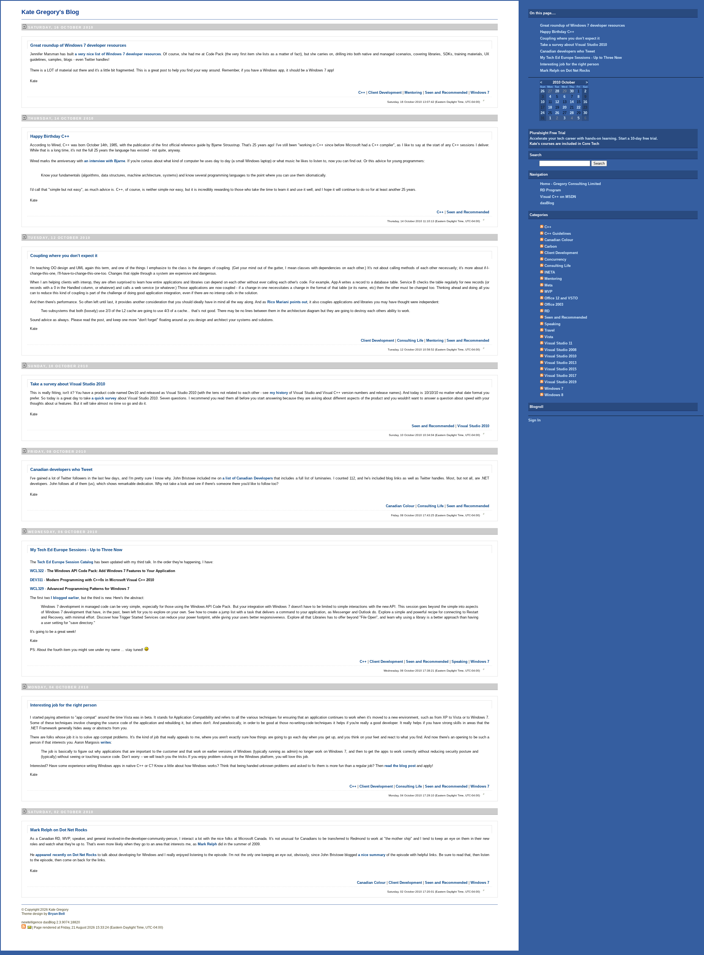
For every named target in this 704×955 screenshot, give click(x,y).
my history (279, 393)
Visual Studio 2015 (560, 369)
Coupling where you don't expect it (63, 255)
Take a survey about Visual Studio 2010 (67, 384)
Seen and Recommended (446, 92)
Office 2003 (553, 304)
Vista (548, 337)
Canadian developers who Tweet (61, 469)
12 (557, 102)
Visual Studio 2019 (560, 382)
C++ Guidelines (557, 233)
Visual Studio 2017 (560, 376)
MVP (548, 291)
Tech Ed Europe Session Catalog (65, 562)
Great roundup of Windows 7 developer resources (78, 45)
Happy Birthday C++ (49, 136)
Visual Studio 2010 (473, 426)
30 (572, 91)
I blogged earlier (65, 598)
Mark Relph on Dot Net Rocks (58, 829)
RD (546, 311)
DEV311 (36, 580)
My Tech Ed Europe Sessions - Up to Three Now (76, 549)
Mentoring (413, 92)
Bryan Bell (56, 913)
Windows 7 (480, 92)
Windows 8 (553, 395)
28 (557, 91)
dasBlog (547, 203)
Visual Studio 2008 (560, 350)
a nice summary (371, 855)
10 (542, 102)
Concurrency (555, 259)
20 (564, 107)
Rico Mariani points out (287, 302)
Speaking (460, 661)
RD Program (550, 190)
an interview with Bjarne (104, 161)
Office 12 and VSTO (561, 298)
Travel (549, 330)
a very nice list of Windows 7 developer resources (118, 54)
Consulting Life (410, 340)
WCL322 (37, 571)
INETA (549, 272)
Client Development (385, 92)
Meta (548, 285)
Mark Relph (207, 844)
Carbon (550, 246)
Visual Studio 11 (558, 343)
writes (106, 742)
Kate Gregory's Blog (50, 12)
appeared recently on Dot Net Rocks (65, 855)
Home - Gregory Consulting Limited (570, 184)
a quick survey (104, 398)
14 (572, 102)
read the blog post (400, 766)
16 (585, 102)
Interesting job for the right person (63, 705)
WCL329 (37, 589)
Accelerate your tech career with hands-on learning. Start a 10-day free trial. (594, 138)
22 (579, 107)
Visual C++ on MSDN (558, 197)
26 (542, 91)
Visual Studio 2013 (560, 363)
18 (550, 107)
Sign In (534, 420)
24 (542, 113)
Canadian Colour (400, 506)
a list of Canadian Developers (247, 478)
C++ (361, 92)
